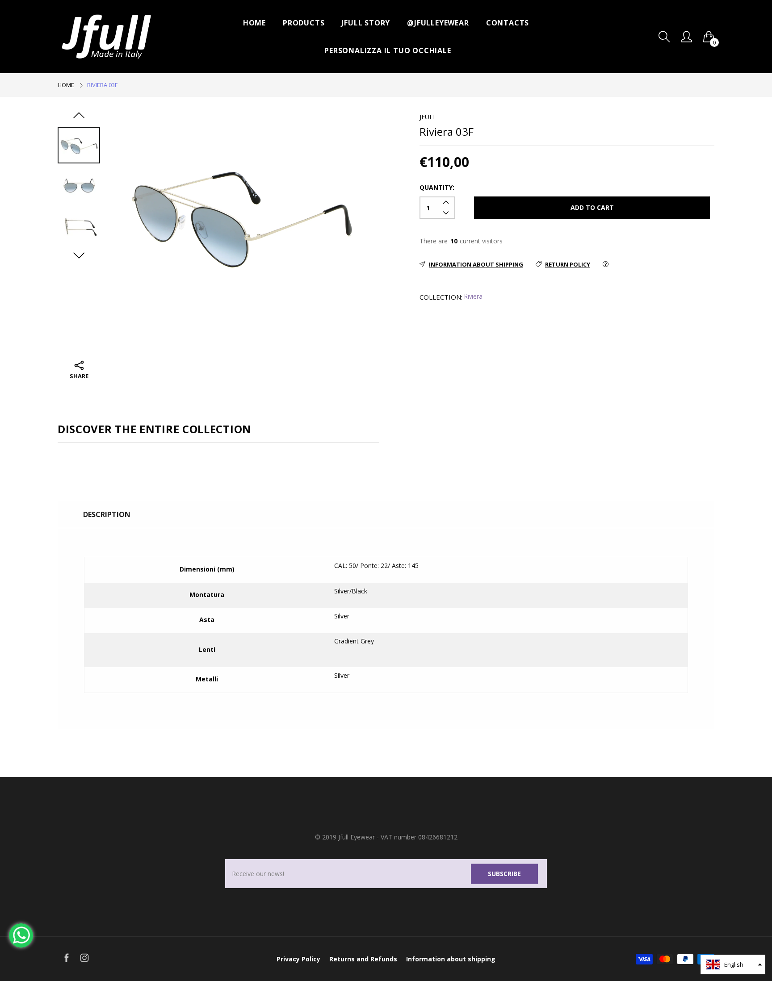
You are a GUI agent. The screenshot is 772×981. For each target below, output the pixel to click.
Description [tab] (106, 514)
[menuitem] (254, 23)
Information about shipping (450, 959)
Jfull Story (365, 23)
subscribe (504, 873)
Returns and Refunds (363, 959)
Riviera (473, 296)
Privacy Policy (298, 959)
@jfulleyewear (438, 23)
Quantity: (437, 187)
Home (254, 23)
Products (303, 23)
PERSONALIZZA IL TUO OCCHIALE (387, 50)
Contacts (507, 23)
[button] (733, 964)
